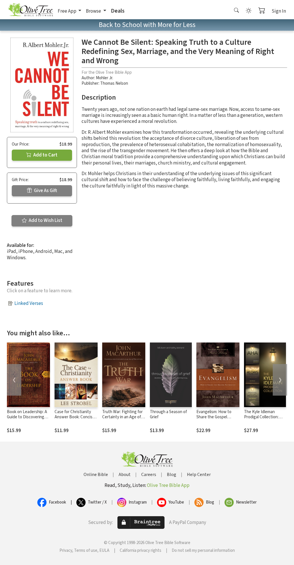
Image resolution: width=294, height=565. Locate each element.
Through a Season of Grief (168, 414)
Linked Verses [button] (28, 303)
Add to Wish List (45, 220)
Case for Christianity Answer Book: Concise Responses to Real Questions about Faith (75, 420)
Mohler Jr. (104, 78)
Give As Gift (45, 190)
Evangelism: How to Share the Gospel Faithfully (213, 417)
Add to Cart (44, 155)
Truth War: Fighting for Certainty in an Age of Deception (122, 417)
